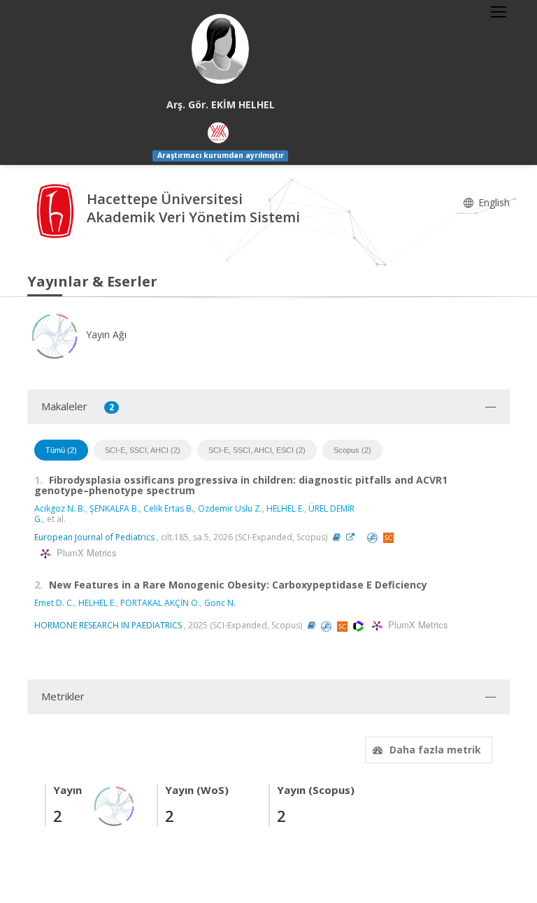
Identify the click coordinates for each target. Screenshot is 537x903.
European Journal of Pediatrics (94, 537)
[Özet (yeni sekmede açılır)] (337, 537)
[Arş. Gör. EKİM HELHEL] (220, 49)
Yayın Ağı (105, 334)
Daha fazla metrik (435, 749)
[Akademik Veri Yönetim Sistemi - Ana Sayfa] (57, 209)
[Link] (353, 537)
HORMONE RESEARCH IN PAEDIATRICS (108, 625)
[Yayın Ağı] (114, 804)
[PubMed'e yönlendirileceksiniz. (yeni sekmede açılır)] (373, 537)
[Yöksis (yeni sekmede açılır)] (218, 132)
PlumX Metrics (85, 553)
